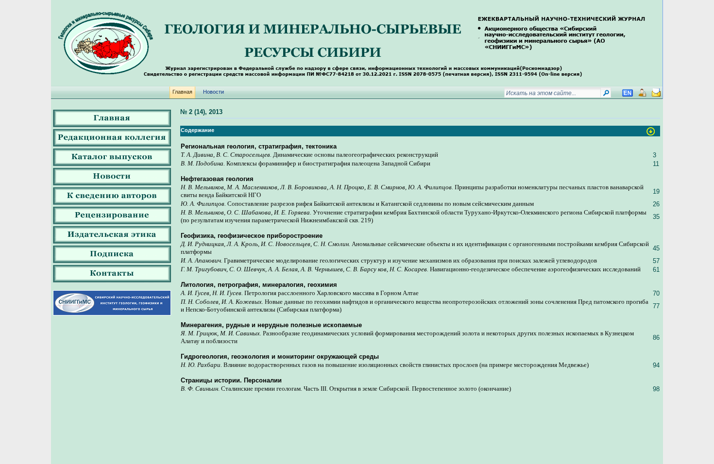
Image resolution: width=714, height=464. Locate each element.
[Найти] (606, 95)
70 (656, 293)
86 (656, 337)
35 (656, 216)
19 (656, 191)
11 (656, 163)
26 (656, 204)
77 (656, 306)
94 (656, 365)
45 (656, 248)
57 (656, 261)
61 (656, 269)
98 (656, 389)
